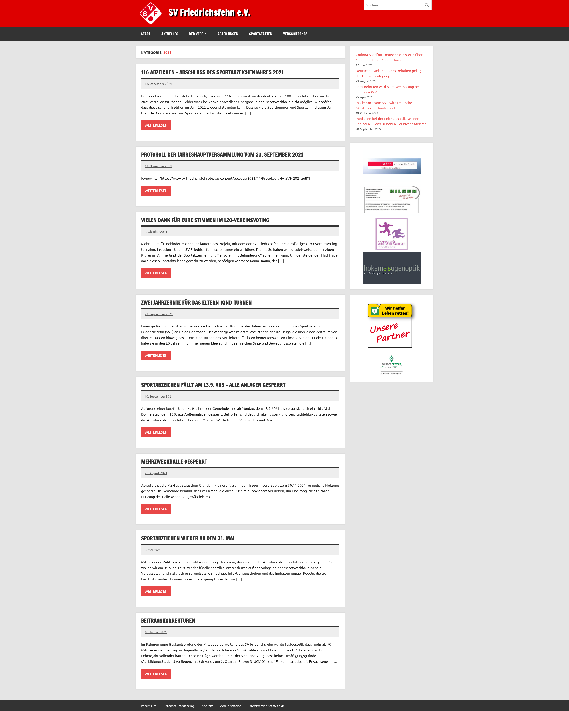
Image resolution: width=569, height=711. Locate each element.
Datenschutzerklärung (179, 705)
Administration (230, 705)
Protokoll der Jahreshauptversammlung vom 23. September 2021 (222, 154)
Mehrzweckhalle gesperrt (174, 461)
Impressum (148, 705)
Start (145, 33)
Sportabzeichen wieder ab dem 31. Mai (187, 538)
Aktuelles (169, 33)
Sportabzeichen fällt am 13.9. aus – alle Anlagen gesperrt (213, 385)
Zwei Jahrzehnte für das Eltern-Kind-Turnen (196, 302)
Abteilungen (228, 33)
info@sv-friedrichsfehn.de (266, 705)
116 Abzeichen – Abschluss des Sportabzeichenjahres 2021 (212, 72)
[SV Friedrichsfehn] (151, 25)
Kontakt (207, 705)
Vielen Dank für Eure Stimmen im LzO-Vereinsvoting (205, 220)
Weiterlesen (156, 125)
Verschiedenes (295, 33)
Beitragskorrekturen (168, 620)
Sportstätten (260, 33)
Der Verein (198, 33)
